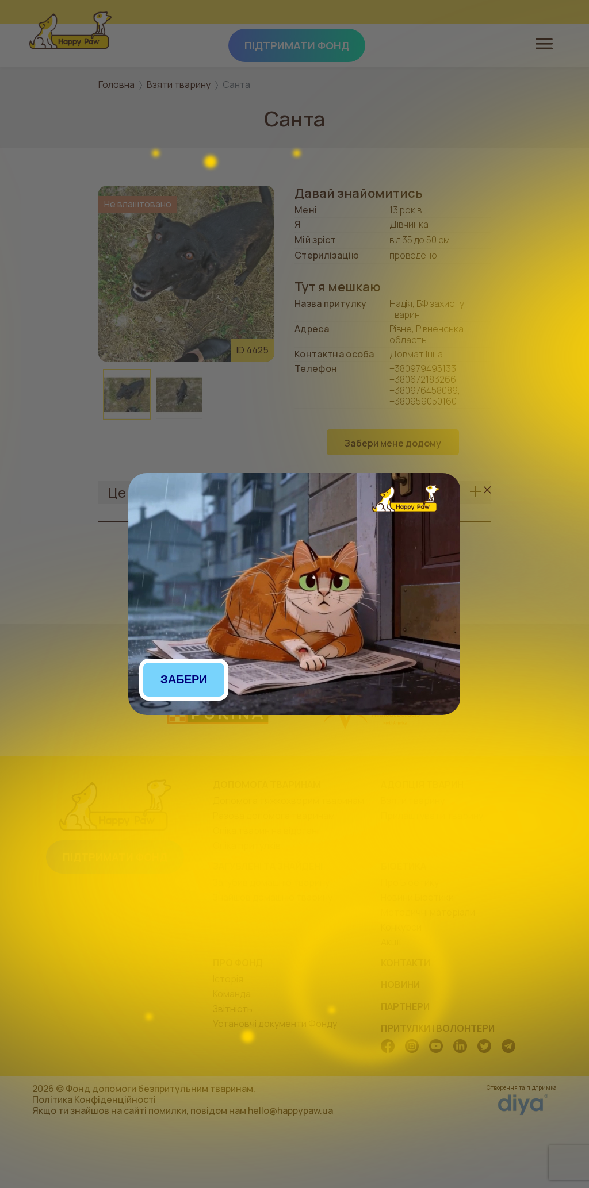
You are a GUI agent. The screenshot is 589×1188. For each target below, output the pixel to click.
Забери (183, 679)
